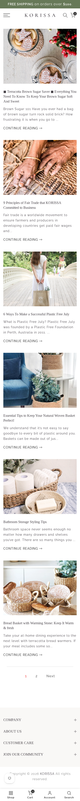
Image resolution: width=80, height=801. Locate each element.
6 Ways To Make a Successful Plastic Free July (36, 314)
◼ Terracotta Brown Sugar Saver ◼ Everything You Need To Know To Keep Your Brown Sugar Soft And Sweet (39, 96)
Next (50, 676)
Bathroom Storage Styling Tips (25, 522)
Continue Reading (21, 128)
